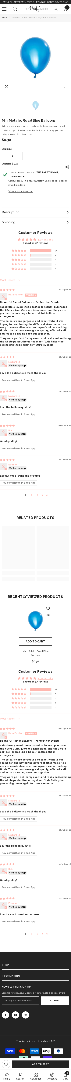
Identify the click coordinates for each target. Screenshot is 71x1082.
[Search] (15, 9)
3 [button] (37, 495)
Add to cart (40, 1064)
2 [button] (31, 495)
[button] (19, 250)
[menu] (4, 9)
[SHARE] (66, 167)
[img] (7, 290)
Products (16, 17)
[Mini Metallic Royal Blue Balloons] (35, 621)
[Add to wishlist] (48, 608)
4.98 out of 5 (45, 239)
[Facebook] (5, 1015)
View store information (21, 191)
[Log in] (56, 9)
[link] (6, 1064)
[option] (35, 57)
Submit (55, 1000)
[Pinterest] (25, 1015)
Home (5, 17)
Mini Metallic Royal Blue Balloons (36, 653)
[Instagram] (15, 1015)
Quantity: (7, 149)
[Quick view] (48, 615)
